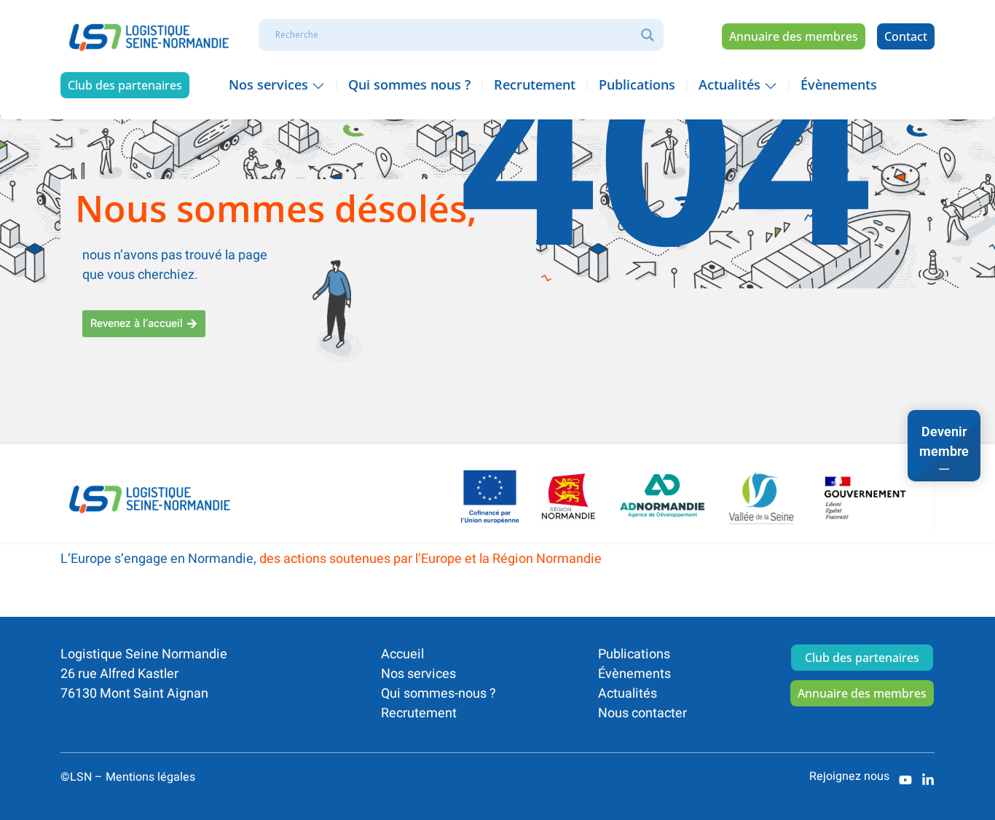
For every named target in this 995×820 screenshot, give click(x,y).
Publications (634, 654)
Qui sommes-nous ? (438, 693)
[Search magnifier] (647, 35)
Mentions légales (150, 777)
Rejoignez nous (849, 776)
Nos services (418, 674)
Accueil (402, 654)
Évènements (634, 674)
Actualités (627, 693)
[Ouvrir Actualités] (770, 85)
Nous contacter (642, 713)
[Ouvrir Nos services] (318, 85)
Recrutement (419, 713)
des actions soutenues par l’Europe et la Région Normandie (430, 559)
